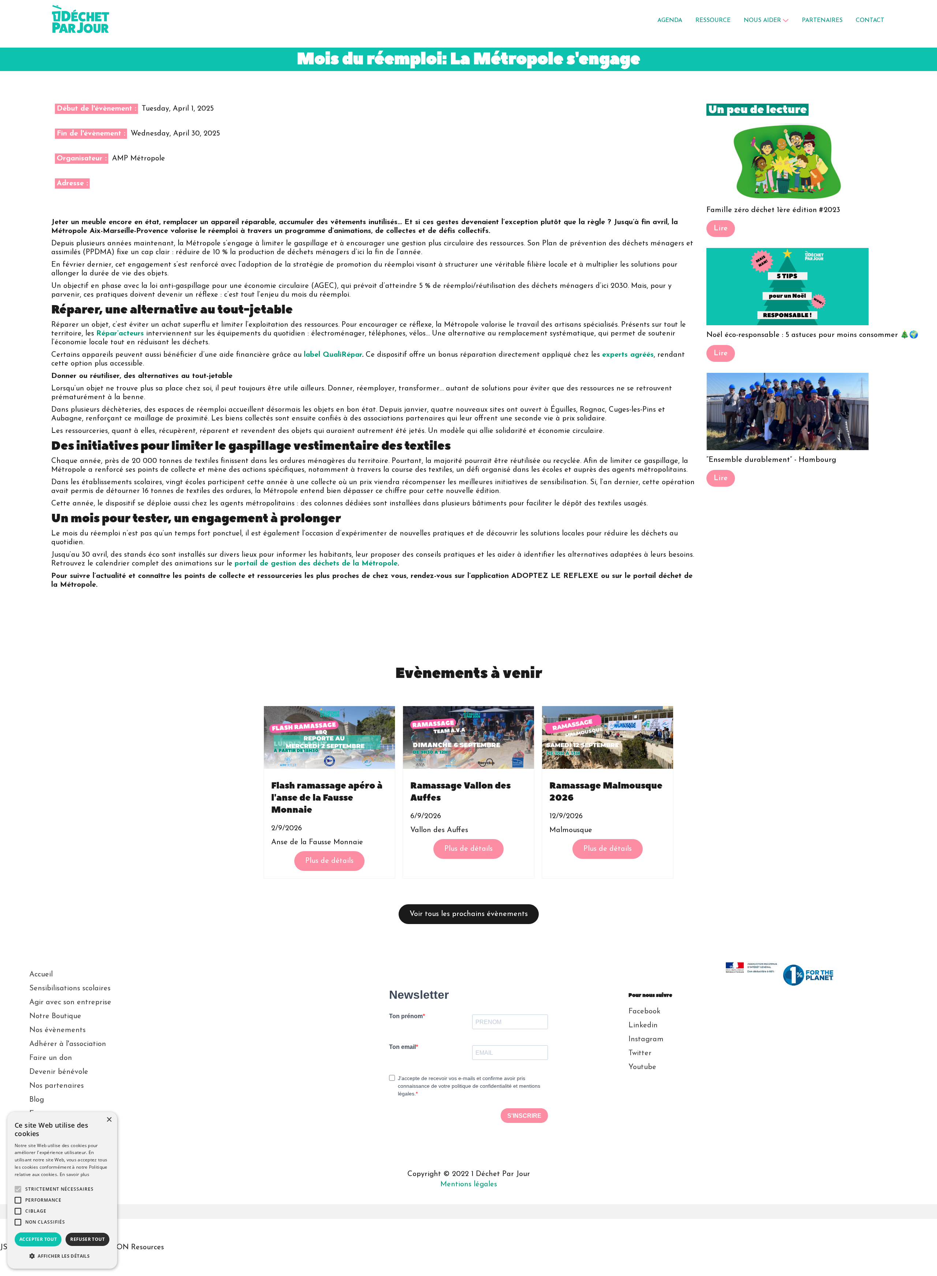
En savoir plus (74, 1174)
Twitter (640, 1053)
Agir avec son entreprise (70, 1002)
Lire (721, 228)
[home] (94, 20)
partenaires (822, 20)
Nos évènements (57, 1030)
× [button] (109, 1120)
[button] (766, 20)
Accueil (41, 974)
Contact (42, 1141)
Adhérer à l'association (67, 1044)
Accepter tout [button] (38, 1239)
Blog (36, 1099)
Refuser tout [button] (87, 1239)
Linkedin (643, 1025)
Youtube (642, 1067)
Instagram (646, 1039)
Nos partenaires (56, 1086)
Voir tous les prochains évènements (469, 914)
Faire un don (50, 1058)
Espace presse (52, 1113)
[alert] (62, 1190)
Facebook (644, 1011)
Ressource (713, 20)
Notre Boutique (55, 1016)
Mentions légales (468, 1184)
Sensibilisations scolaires (70, 988)
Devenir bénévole (58, 1072)
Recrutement (51, 1127)
